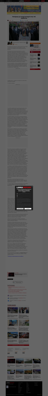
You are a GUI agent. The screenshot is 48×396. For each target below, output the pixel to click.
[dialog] (24, 198)
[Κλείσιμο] (32, 186)
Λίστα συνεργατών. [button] (24, 202)
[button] (24, 197)
